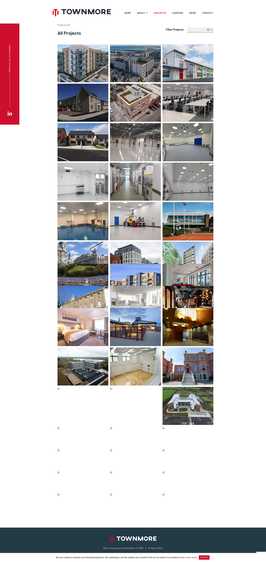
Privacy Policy (155, 548)
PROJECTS (160, 12)
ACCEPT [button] (204, 557)
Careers (177, 12)
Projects (61, 25)
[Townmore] (82, 12)
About (141, 12)
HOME (128, 12)
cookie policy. (191, 557)
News (192, 12)
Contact (207, 12)
